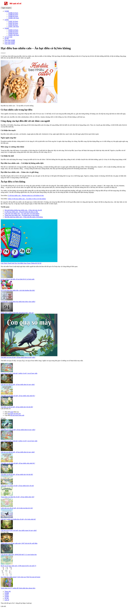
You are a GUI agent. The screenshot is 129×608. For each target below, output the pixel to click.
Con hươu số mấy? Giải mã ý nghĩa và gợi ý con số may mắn (19, 373)
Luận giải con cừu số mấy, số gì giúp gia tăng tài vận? (17, 508)
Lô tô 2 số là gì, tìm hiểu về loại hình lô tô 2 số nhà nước (17, 279)
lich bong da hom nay (14, 413)
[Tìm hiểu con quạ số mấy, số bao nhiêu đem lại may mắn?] (29, 355)
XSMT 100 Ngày (13, 26)
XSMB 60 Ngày (13, 14)
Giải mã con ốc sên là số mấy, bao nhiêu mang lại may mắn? (19, 530)
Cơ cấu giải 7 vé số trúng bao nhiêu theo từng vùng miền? (18, 301)
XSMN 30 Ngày (13, 30)
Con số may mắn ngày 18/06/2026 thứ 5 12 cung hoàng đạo (19, 554)
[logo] (16, 6)
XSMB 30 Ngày (13, 13)
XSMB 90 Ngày (13, 16)
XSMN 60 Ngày (13, 31)
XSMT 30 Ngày (13, 21)
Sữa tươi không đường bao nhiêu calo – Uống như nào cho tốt (23, 210)
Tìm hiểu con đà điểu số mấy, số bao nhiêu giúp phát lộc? (18, 396)
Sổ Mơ (7, 38)
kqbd (11, 412)
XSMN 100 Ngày (13, 35)
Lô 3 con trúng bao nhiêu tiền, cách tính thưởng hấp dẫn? (18, 290)
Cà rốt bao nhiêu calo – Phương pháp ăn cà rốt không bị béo (26, 195)
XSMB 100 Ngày (13, 18)
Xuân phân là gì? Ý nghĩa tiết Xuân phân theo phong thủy (18, 588)
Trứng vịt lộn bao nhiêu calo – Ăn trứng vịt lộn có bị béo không (27, 199)
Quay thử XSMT (10, 43)
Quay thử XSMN (10, 42)
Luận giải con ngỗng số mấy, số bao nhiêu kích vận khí (17, 485)
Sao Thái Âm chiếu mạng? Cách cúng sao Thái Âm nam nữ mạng (20, 577)
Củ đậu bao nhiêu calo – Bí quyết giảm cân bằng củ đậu (21, 212)
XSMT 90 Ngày (13, 25)
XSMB (7, 11)
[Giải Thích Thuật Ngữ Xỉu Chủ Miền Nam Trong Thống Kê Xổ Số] (29, 261)
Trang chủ (8, 591)
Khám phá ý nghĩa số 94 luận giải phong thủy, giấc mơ (17, 313)
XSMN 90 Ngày (13, 33)
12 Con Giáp (8, 37)
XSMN (7, 28)
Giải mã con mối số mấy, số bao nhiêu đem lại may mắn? (18, 384)
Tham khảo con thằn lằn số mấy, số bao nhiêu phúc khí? (17, 497)
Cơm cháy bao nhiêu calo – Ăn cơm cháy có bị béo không (22, 213)
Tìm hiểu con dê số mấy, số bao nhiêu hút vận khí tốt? (17, 407)
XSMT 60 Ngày (13, 23)
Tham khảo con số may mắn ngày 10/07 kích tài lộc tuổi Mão (19, 543)
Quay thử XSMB (10, 40)
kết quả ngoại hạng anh (17, 415)
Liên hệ (7, 600)
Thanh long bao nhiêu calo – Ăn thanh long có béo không (22, 215)
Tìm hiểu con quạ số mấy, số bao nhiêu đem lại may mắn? (18, 357)
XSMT (7, 19)
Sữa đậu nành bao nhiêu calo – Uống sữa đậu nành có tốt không (24, 217)
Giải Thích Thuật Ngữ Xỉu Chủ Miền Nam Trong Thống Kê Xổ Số (21, 263)
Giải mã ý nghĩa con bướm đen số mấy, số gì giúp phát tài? (18, 519)
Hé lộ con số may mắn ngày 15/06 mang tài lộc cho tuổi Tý (18, 566)
